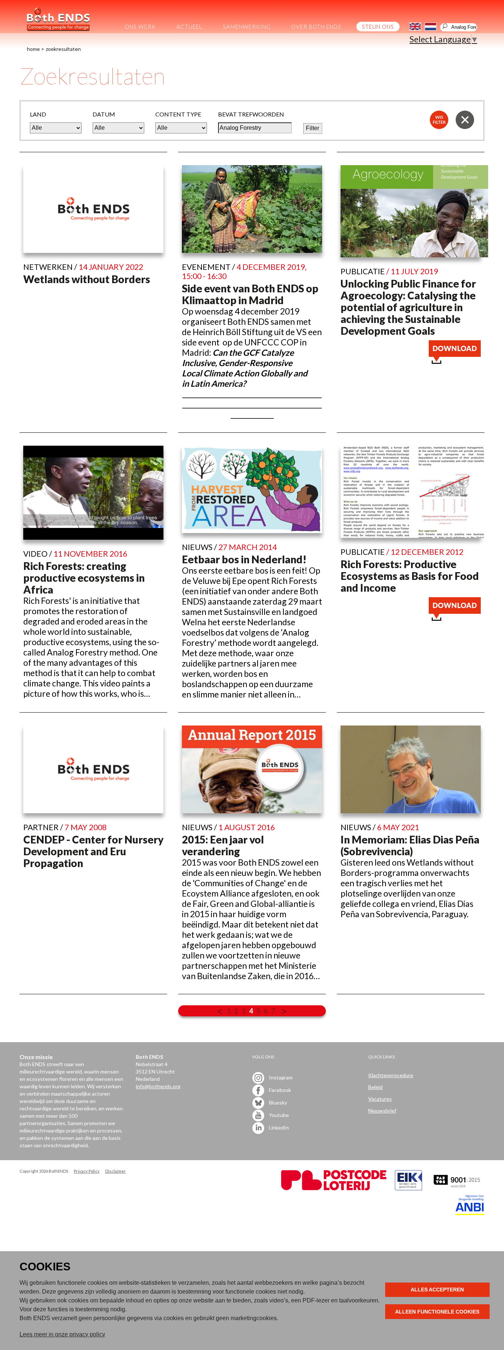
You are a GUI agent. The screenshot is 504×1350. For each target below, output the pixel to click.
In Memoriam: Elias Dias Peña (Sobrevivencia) (410, 845)
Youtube (278, 1114)
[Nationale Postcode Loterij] (333, 1188)
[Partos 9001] (457, 1188)
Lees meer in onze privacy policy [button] (62, 1334)
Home (33, 49)
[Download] (455, 360)
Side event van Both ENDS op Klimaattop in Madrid (250, 294)
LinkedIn (278, 1127)
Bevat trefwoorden (251, 114)
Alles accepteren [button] (437, 1289)
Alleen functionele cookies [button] (437, 1312)
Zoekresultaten (63, 49)
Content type (178, 114)
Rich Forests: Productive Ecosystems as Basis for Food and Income (410, 576)
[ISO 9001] (408, 1188)
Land (38, 114)
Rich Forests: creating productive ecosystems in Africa (84, 578)
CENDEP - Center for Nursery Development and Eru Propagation (93, 851)
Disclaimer (115, 1171)
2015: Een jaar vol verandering (223, 845)
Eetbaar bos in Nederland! (244, 559)
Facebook (279, 1089)
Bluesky (277, 1102)
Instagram (280, 1077)
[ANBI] (469, 1213)
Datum (104, 114)
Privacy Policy (87, 1171)
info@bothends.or (156, 1086)
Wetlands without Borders (86, 279)
